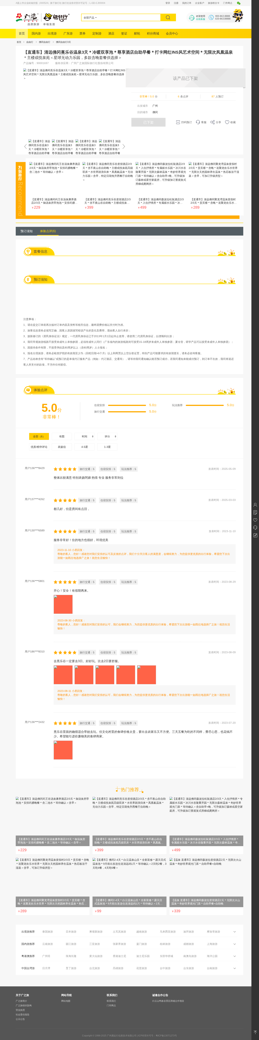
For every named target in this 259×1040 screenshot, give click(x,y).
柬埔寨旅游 (96, 931)
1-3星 (107, 446)
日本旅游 (71, 931)
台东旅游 (188, 968)
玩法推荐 (177, 405)
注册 (176, 3)
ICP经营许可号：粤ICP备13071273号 (157, 1035)
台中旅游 (165, 968)
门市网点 (227, 3)
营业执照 (20, 1010)
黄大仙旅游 (96, 956)
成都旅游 (188, 943)
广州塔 (46, 956)
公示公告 (20, 1019)
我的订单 (186, 3)
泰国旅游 (47, 931)
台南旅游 (212, 968)
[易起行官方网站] (43, 24)
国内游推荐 (28, 943)
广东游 (68, 33)
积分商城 (153, 33)
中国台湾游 (28, 968)
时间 (84, 436)
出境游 (52, 33)
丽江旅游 (71, 943)
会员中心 (172, 33)
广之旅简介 (21, 1001)
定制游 (96, 33)
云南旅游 (47, 943)
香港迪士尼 (119, 956)
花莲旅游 (141, 968)
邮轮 (137, 33)
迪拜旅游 (188, 931)
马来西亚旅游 (168, 931)
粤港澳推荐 (28, 956)
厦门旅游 (141, 943)
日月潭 (46, 968)
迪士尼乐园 (143, 956)
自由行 (29, 42)
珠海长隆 (71, 956)
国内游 (36, 33)
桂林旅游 (165, 943)
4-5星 (84, 446)
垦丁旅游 (71, 968)
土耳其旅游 (119, 931)
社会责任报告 (22, 1014)
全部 (39, 436)
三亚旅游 (94, 943)
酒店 (111, 33)
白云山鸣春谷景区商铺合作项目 (168, 1001)
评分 (107, 436)
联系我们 (111, 1001)
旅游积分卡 (213, 3)
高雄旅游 (118, 968)
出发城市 (142, 105)
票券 (82, 33)
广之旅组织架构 (24, 1005)
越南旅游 (141, 931)
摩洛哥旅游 (213, 931)
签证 (124, 33)
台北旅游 (94, 968)
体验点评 (48, 231)
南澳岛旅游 (190, 956)
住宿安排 (99, 405)
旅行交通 (99, 411)
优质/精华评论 (39, 446)
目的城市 (142, 112)
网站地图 (65, 1001)
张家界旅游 (119, 943)
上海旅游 (212, 943)
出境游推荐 (28, 931)
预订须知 (26, 231)
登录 (168, 3)
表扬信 (62, 446)
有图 (61, 436)
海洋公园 (212, 956)
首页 (22, 33)
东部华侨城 (166, 956)
